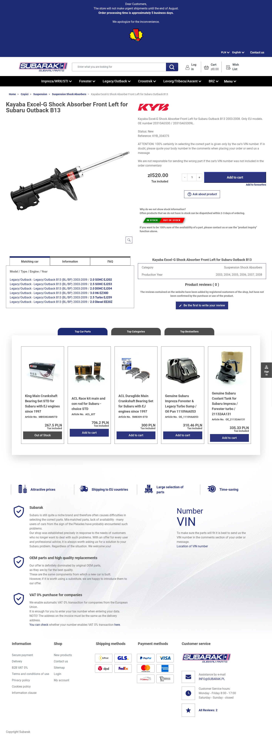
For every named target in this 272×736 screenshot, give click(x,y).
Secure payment (22, 655)
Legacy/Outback (20, 279)
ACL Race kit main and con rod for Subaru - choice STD (88, 403)
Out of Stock (42, 435)
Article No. (31, 417)
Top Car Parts (83, 331)
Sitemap (59, 667)
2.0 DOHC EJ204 (101, 288)
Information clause (24, 693)
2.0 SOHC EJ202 (101, 279)
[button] (211, 67)
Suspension (40, 94)
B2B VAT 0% (20, 667)
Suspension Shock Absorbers (69, 94)
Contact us (257, 52)
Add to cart (235, 177)
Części (24, 94)
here (117, 624)
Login (57, 674)
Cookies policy (21, 686)
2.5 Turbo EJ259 (101, 297)
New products (63, 655)
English (236, 52)
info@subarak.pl (212, 679)
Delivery (17, 661)
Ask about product (202, 194)
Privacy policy (21, 680)
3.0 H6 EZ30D (99, 293)
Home (12, 94)
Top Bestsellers (189, 331)
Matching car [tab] (29, 261)
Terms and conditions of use (30, 674)
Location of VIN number (192, 546)
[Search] (172, 67)
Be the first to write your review (202, 305)
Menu (228, 81)
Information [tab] (70, 261)
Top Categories (136, 331)
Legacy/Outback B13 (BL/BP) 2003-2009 (60, 279)
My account (61, 680)
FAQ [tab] (110, 261)
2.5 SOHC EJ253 (101, 284)
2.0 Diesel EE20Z (101, 302)
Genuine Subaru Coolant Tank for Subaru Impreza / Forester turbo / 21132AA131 (225, 403)
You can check (38, 624)
